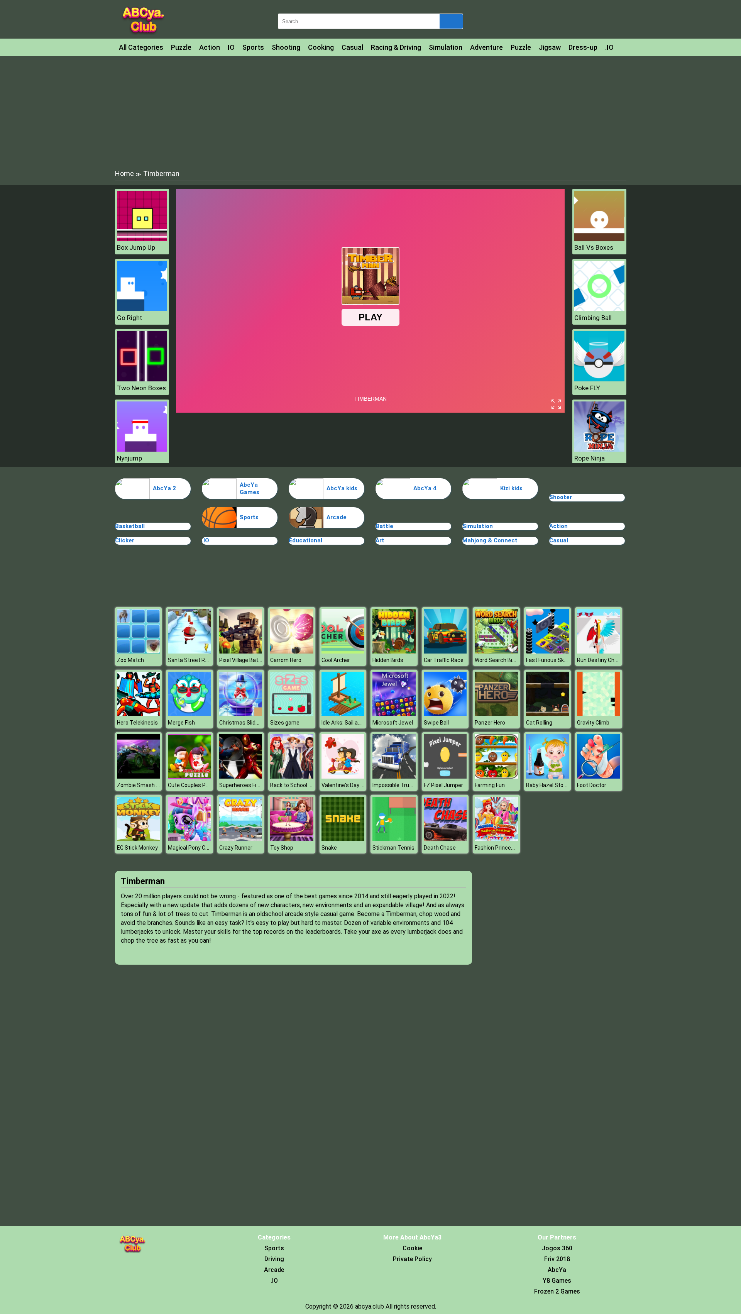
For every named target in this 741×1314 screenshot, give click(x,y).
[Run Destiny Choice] (598, 651)
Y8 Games (557, 1280)
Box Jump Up (136, 247)
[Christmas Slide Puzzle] (240, 714)
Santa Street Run (189, 660)
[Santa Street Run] (189, 651)
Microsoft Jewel (392, 723)
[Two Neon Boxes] (142, 379)
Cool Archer (335, 660)
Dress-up (582, 47)
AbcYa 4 (424, 488)
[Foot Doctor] (598, 776)
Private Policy (412, 1259)
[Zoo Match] (138, 651)
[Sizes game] (291, 714)
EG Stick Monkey (137, 848)
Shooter (560, 497)
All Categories (141, 47)
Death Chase (440, 848)
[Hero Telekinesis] (138, 714)
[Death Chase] (445, 839)
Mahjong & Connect (490, 540)
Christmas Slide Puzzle (248, 723)
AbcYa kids (342, 488)
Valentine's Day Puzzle (349, 785)
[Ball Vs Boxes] (599, 238)
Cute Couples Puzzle (193, 785)
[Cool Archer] (343, 651)
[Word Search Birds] (496, 651)
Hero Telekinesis (137, 723)
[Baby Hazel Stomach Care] (547, 776)
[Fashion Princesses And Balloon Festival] (496, 839)
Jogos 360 (557, 1248)
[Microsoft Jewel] (394, 714)
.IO (609, 47)
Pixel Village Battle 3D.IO (248, 660)
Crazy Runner (235, 848)
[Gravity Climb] (598, 714)
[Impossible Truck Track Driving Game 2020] (394, 776)
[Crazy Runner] (240, 839)
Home (124, 173)
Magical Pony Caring (193, 848)
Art (380, 540)
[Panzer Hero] (496, 714)
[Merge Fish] (189, 714)
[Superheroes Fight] (240, 776)
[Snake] (343, 839)
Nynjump (129, 458)
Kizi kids (511, 488)
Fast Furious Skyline (550, 660)
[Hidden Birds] (394, 651)
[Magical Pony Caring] (189, 839)
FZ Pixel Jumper (443, 785)
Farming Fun (490, 785)
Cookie (412, 1248)
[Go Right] (142, 309)
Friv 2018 (557, 1259)
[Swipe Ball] (445, 714)
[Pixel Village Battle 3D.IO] (240, 651)
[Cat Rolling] (547, 714)
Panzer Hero (490, 723)
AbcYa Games (249, 488)
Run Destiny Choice (601, 660)
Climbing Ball (593, 318)
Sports (253, 47)
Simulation (445, 47)
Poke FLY (587, 388)
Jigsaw (550, 47)
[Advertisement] (370, 112)
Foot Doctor (591, 785)
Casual (352, 47)
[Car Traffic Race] (445, 651)
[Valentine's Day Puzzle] (343, 776)
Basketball (130, 526)
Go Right (129, 318)
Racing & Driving (396, 47)
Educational (305, 540)
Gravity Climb (593, 723)
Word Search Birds (497, 660)
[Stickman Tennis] (394, 839)
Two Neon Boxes (141, 388)
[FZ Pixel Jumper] (445, 776)
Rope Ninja (589, 458)
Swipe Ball (436, 723)
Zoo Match (130, 660)
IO (231, 47)
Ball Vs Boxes (593, 247)
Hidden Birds (387, 660)
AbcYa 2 (164, 488)
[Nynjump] (142, 449)
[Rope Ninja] (599, 449)
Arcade (337, 517)
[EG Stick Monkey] (138, 839)
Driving (274, 1259)
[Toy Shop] (291, 839)
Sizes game (284, 723)
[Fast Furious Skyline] (547, 651)
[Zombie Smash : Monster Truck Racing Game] (138, 776)
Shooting (286, 47)
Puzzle (181, 47)
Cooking (321, 47)
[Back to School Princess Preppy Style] (291, 776)
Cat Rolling (539, 723)
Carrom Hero (285, 660)
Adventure (486, 47)
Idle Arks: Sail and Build (349, 723)
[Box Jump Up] (142, 238)
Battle (384, 526)
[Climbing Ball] (599, 309)
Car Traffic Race (444, 660)
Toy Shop (281, 848)
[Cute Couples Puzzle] (189, 776)
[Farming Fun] (496, 776)
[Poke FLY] (599, 379)
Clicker (124, 540)
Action (209, 47)
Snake (329, 848)
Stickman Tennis (393, 848)
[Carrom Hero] (291, 651)
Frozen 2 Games (557, 1291)
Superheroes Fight (242, 785)
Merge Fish (181, 723)
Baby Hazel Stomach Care (558, 785)
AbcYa (557, 1269)
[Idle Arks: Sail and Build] (343, 714)
